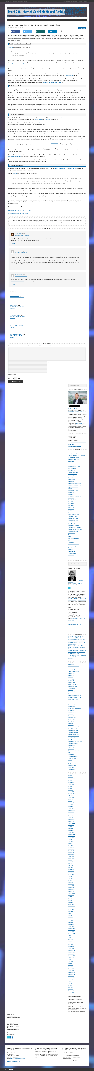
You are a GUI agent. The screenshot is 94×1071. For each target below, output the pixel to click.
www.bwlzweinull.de (15, 324)
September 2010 (71, 911)
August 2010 (71, 913)
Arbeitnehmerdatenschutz (73, 459)
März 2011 (70, 900)
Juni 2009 (70, 939)
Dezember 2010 (71, 906)
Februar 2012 (71, 884)
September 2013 (71, 856)
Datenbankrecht (71, 479)
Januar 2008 (71, 970)
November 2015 (71, 819)
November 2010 (71, 908)
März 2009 (70, 944)
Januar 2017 (71, 808)
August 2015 (71, 825)
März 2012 (70, 882)
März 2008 (70, 966)
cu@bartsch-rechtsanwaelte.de (78, 618)
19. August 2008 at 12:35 (21, 252)
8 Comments (82, 28)
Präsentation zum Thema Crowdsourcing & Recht (19, 210)
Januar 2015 (71, 832)
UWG (69, 540)
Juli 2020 (70, 788)
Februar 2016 (71, 815)
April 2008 (70, 965)
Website (50, 371)
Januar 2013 (71, 871)
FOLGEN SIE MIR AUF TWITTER (77, 589)
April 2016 (70, 814)
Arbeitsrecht (71, 461)
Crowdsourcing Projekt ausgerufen (47, 122)
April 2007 (70, 987)
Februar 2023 (71, 782)
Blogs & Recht (71, 470)
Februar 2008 (71, 968)
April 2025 (70, 777)
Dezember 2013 (71, 850)
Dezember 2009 (71, 928)
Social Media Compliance (73, 521)
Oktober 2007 (71, 976)
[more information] (61, 32)
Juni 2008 (70, 961)
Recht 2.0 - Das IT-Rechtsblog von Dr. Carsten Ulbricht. (16, 1)
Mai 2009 (70, 941)
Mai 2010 (70, 919)
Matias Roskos (18, 233)
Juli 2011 (70, 896)
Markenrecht (71, 503)
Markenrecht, (79, 423)
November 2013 (71, 852)
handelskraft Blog (38, 119)
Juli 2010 (70, 915)
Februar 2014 (71, 847)
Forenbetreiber (71, 494)
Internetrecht (71, 498)
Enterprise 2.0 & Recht (73, 490)
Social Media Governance (73, 523)
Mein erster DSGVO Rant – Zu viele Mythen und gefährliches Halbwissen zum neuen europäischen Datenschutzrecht (77, 638)
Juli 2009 (70, 937)
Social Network (71, 533)
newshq (48, 119)
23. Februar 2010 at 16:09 (21, 276)
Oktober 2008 (71, 954)
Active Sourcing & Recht (73, 453)
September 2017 (71, 802)
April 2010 (70, 920)
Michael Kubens (19, 274)
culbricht (20, 27)
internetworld (64, 117)
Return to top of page (9, 1069)
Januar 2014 (71, 849)
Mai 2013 (70, 863)
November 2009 (71, 930)
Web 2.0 (70, 547)
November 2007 (71, 974)
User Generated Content (73, 538)
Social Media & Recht (73, 518)
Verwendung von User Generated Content (52, 82)
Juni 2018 (70, 799)
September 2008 (71, 955)
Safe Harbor (71, 512)
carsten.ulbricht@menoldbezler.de (47, 221)
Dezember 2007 (71, 972)
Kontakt (80, 1)
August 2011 (71, 895)
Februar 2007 (71, 990)
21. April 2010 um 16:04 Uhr (17, 306)
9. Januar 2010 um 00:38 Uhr (17, 297)
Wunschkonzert (71, 557)
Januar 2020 (71, 791)
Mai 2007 (70, 985)
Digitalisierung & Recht (73, 487)
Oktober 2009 (71, 931)
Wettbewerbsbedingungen (14, 156)
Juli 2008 (70, 959)
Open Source (71, 509)
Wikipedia (10, 47)
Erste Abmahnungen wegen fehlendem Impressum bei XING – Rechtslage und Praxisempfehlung (76, 643)
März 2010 (70, 922)
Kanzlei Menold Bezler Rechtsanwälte (69, 1)
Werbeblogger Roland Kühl (60, 168)
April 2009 (70, 943)
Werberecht (70, 549)
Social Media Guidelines (73, 525)
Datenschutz (20, 20)
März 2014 (70, 845)
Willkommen (71, 555)
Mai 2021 (70, 786)
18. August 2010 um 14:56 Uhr (17, 316)
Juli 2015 (70, 826)
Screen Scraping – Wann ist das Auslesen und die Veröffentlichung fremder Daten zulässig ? (77, 657)
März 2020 (70, 790)
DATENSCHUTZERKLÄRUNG (74, 446)
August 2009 (71, 935)
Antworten (13, 243)
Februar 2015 (71, 830)
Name (49, 362)
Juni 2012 (70, 878)
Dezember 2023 (71, 778)
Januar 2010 (71, 926)
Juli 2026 (70, 775)
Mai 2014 (70, 843)
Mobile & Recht (71, 507)
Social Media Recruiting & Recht (75, 529)
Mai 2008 (70, 963)
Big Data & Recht (72, 468)
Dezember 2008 (71, 950)
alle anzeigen (71, 630)
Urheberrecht (29, 20)
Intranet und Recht (72, 499)
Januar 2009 (71, 948)
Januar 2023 (71, 784)
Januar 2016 (71, 817)
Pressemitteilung (54, 143)
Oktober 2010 (71, 909)
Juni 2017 (70, 804)
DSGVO (70, 488)
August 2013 (71, 858)
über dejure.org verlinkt (45, 345)
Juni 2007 (70, 983)
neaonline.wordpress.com (16, 334)
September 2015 (71, 823)
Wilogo (48, 73)
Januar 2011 (71, 904)
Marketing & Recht (72, 505)
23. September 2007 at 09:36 (22, 235)
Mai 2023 (70, 780)
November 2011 (71, 889)
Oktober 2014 (71, 837)
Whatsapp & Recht (72, 553)
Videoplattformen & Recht (73, 544)
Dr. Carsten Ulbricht (72, 408)
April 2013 (70, 865)
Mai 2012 (70, 880)
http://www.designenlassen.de (17, 281)
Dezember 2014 (71, 834)
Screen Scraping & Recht (73, 514)
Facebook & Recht (72, 492)
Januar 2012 (71, 885)
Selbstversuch (69, 75)
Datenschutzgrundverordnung (74, 483)
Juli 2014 (70, 839)
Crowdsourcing (18, 251)
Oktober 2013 (71, 854)
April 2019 (70, 795)
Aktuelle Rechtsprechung (73, 457)
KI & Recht (70, 501)
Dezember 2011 (71, 887)
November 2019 (71, 793)
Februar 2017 (71, 806)
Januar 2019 (71, 797)
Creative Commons (72, 474)
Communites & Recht (73, 472)
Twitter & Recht (71, 534)
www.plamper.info (14, 296)
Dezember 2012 (71, 872)
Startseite (11, 20)
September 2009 (71, 933)
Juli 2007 (70, 981)
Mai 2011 (70, 898)
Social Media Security (73, 531)
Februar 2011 (71, 902)
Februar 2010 (71, 924)
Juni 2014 (70, 841)
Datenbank (70, 477)
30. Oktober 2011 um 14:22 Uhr (17, 335)
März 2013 (70, 867)
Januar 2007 (71, 992)
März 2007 (70, 989)
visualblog (15, 173)
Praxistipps (38, 20)
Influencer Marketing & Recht (74, 496)
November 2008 (71, 952)
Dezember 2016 (71, 810)
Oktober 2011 (71, 891)
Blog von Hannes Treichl (18, 63)
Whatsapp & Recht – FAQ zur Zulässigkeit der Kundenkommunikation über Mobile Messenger (77, 647)
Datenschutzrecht (82, 600)
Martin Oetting (72, 168)
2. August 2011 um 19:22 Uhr (17, 325)
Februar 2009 (71, 946)
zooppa (68, 73)
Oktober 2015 (71, 821)
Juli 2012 (70, 876)
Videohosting (71, 542)
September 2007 (71, 977)
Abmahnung (71, 452)
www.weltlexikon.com (15, 315)
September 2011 (71, 893)
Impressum (86, 1)
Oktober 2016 (71, 812)
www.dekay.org (13, 305)
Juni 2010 (70, 917)
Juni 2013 (70, 861)
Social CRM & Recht (72, 516)
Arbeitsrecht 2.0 (71, 463)
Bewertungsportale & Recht (74, 466)
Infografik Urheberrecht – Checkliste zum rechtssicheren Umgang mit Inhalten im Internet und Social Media (77, 652)
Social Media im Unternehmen (74, 527)
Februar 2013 (71, 869)
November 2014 (71, 836)
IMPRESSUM (71, 444)
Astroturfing (70, 464)
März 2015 (70, 828)
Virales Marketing (72, 546)
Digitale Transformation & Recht (75, 485)
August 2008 (71, 957)
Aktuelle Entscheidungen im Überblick (76, 455)
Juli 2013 (70, 860)
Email (49, 367)
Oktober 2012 (71, 874)
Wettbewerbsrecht (72, 551)
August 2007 (71, 979)
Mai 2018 (70, 801)
